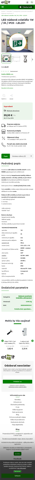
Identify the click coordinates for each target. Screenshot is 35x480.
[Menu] (2, 6)
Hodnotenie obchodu (17, 422)
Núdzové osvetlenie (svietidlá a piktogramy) (24, 297)
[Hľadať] (32, 2)
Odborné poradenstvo (17, 419)
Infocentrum (18, 402)
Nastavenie (17, 471)
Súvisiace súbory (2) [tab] (19, 156)
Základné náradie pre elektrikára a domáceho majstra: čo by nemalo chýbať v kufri (17, 448)
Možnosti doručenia (13, 111)
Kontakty (17, 399)
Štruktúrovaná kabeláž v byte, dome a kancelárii (17, 439)
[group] (10, 340)
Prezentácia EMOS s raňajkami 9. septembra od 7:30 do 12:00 (17, 434)
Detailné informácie (7, 88)
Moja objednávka (17, 424)
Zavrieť (27, 102)
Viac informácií (21, 468)
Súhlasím (17, 476)
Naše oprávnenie (17, 412)
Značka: (7, 74)
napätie (4, 255)
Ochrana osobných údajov (17, 417)
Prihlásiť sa (18, 381)
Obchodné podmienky (17, 404)
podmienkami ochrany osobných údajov (17, 387)
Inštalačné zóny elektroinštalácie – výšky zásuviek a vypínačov (17, 443)
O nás (17, 407)
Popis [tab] (6, 156)
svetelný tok (5, 243)
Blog (17, 414)
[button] (10, 348)
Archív (17, 454)
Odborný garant (17, 409)
